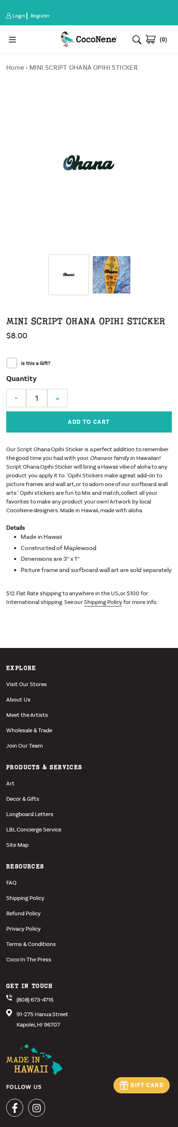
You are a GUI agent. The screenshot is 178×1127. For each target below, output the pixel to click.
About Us (18, 699)
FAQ (11, 882)
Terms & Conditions (31, 944)
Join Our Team (24, 745)
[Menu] (30, 39)
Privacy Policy (23, 928)
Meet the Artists (27, 715)
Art (10, 783)
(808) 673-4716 (35, 999)
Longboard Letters (29, 814)
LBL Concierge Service (33, 829)
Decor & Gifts (22, 798)
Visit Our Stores (26, 684)
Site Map (17, 844)
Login (19, 16)
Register (40, 16)
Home (15, 67)
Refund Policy (23, 913)
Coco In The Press (28, 959)
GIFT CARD (147, 1085)
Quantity (21, 379)
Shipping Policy (103, 602)
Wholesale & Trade (29, 730)
